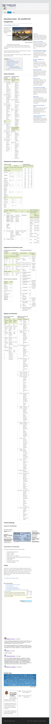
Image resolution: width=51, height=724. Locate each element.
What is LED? (36, 96)
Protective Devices (8, 683)
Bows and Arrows (36, 78)
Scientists (19, 683)
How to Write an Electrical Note (10, 713)
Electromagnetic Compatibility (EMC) (13, 588)
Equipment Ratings (29, 677)
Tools (13, 12)
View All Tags (32, 686)
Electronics (8, 677)
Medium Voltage (27, 680)
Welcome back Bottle (37, 69)
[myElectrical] (9, 6)
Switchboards (32, 683)
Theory (14, 684)
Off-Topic (16, 682)
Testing (10, 685)
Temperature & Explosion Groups (13, 61)
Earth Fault (18, 676)
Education (26, 676)
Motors (6, 682)
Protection (34, 682)
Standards (13, 578)
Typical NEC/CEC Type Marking (15, 68)
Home (5, 12)
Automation (9, 675)
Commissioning (7, 676)
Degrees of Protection (11, 64)
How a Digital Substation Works (12, 587)
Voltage (23, 685)
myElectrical (10, 682)
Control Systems (13, 676)
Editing (22, 676)
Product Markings (10, 65)
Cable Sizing (21, 675)
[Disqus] (18, 620)
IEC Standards (10, 680)
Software (22, 683)
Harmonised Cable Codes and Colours (13, 584)
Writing (30, 685)
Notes (9, 12)
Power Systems (27, 682)
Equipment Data (22, 677)
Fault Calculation (15, 679)
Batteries (12, 675)
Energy (12, 677)
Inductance (35, 33)
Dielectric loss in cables (38, 41)
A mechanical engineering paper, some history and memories (17, 589)
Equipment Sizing (9, 679)
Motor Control (33, 680)
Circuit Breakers (30, 675)
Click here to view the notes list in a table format (26, 691)
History (5, 680)
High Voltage (32, 679)
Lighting (19, 680)
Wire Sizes (26, 685)
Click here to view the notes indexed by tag (26, 696)
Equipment (16, 677)
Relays (13, 683)
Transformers (19, 685)
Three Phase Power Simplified (39, 87)
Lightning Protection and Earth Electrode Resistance (39, 116)
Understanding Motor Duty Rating (39, 50)
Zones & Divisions (10, 60)
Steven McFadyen (7, 591)
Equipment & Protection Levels (12, 62)
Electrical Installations (32, 676)
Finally (8, 69)
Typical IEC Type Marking (14, 66)
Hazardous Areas (8, 578)
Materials (22, 680)
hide (9, 59)
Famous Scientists (9, 586)
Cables (25, 675)
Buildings (16, 675)
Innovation (15, 680)
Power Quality (21, 682)
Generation (27, 679)
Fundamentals (22, 679)
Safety (17, 578)
